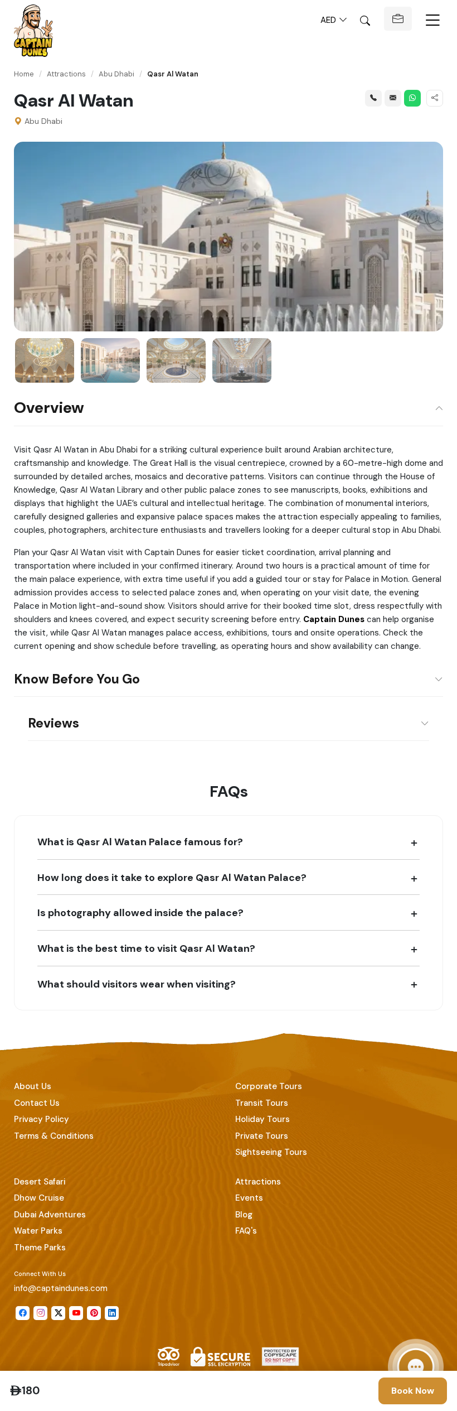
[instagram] (40, 1313)
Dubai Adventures (50, 1215)
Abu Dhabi (116, 74)
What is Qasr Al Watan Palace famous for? (140, 841)
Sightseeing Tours (271, 1152)
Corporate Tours (268, 1086)
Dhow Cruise (39, 1198)
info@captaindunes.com (61, 1288)
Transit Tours (261, 1103)
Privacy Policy (41, 1119)
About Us (32, 1086)
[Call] (373, 98)
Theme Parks (40, 1248)
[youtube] (76, 1313)
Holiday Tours (262, 1119)
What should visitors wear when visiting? (136, 984)
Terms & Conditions (54, 1136)
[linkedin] (112, 1313)
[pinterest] (94, 1313)
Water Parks (38, 1231)
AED (329, 20)
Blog (243, 1215)
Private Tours (261, 1136)
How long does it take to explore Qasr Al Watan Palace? (172, 877)
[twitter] (58, 1313)
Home (24, 74)
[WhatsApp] (412, 98)
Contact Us (37, 1103)
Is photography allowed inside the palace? (140, 912)
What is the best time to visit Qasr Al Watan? (146, 948)
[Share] (434, 98)
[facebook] (23, 1313)
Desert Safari (39, 1182)
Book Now (412, 1390)
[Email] (393, 98)
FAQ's (246, 1231)
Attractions (66, 74)
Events (249, 1198)
